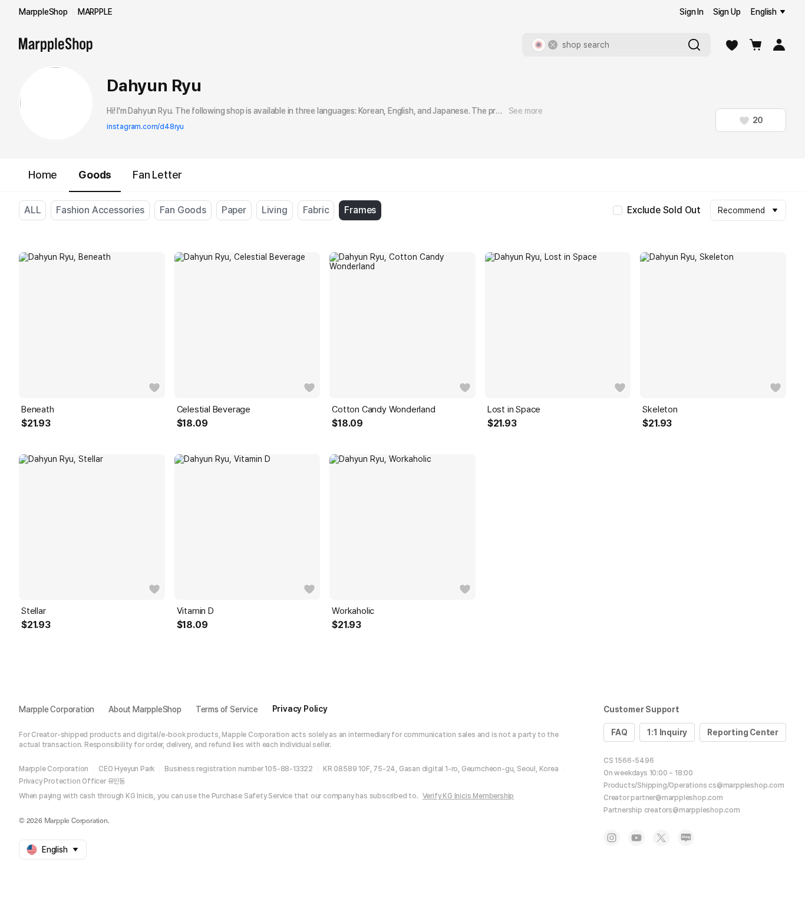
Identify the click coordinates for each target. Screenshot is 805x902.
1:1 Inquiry (667, 732)
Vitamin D (195, 611)
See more (526, 110)
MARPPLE (95, 11)
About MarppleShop (145, 709)
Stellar (33, 611)
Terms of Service (227, 709)
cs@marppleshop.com (746, 785)
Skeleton (659, 409)
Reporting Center (742, 732)
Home (42, 174)
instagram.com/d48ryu (145, 127)
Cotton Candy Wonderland (383, 409)
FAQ (619, 732)
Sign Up (727, 11)
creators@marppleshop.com (692, 810)
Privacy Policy (300, 708)
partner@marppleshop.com (676, 798)
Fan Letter (157, 174)
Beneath (37, 409)
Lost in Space (513, 409)
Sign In (691, 11)
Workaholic (353, 611)
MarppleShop (43, 11)
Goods (94, 174)
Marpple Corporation (56, 709)
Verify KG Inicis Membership (468, 796)
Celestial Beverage (213, 409)
